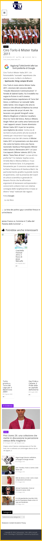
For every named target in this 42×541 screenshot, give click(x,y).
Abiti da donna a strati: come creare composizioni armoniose (27, 479)
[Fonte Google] (21, 67)
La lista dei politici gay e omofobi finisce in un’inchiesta (21, 211)
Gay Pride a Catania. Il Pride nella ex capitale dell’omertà (33, 385)
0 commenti (27, 57)
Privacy (23, 523)
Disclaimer (17, 523)
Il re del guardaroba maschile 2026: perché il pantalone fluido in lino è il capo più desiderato (27, 500)
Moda (6, 432)
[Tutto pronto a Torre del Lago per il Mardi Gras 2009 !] (8, 235)
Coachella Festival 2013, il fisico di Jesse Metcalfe (20, 255)
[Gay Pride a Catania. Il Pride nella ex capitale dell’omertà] (34, 235)
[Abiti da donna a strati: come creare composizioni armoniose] (8, 477)
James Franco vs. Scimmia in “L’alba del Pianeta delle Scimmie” (18, 222)
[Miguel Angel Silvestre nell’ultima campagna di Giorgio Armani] (8, 457)
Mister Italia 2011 (16, 59)
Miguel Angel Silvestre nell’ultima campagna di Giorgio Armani (26, 458)
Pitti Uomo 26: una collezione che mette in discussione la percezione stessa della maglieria (20, 438)
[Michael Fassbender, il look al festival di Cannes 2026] (8, 487)
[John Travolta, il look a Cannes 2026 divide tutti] (8, 467)
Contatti (11, 523)
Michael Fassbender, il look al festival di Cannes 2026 (25, 489)
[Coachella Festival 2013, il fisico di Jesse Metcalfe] (21, 235)
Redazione (5, 523)
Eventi (6, 47)
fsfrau (20, 57)
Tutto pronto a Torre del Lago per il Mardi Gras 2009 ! (7, 386)
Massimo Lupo (21, 443)
